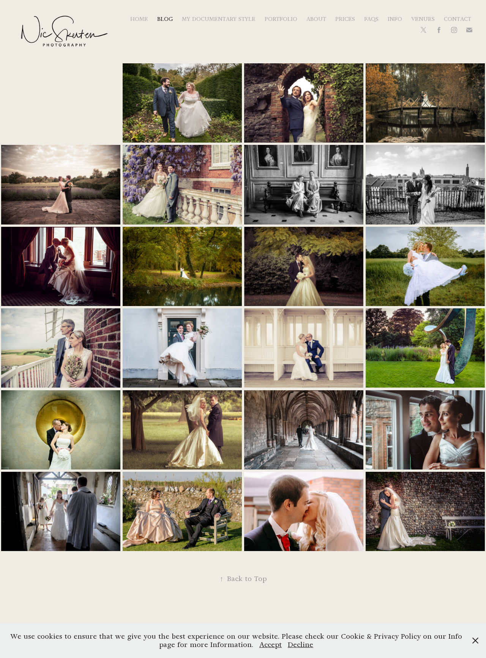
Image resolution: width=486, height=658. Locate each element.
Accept (270, 644)
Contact (457, 19)
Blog (165, 19)
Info (395, 19)
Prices (345, 19)
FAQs (371, 19)
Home (139, 19)
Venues (423, 19)
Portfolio (281, 19)
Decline (300, 644)
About (316, 19)
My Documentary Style (219, 19)
